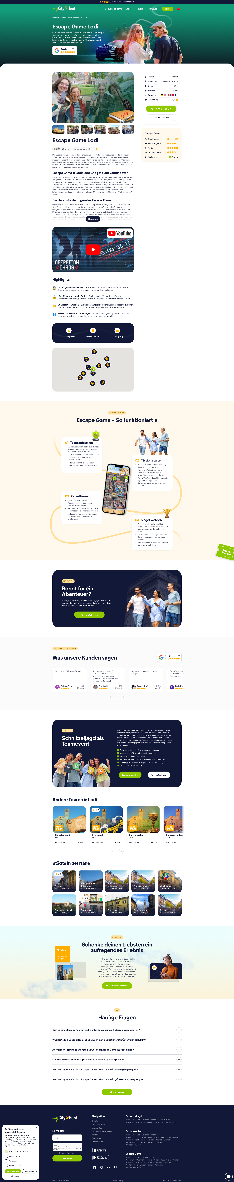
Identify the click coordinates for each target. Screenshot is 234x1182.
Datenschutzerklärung (67, 1153)
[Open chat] (229, 1177)
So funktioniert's (113, 9)
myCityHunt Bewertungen (102, 1131)
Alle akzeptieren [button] (13, 1171)
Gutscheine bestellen (118, 985)
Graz (133, 1120)
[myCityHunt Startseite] (66, 9)
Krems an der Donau (169, 1122)
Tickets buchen (91, 615)
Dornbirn (175, 1137)
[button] (21, 1176)
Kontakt (95, 1135)
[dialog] (20, 1152)
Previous (112, 696)
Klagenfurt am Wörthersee (136, 1137)
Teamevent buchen (130, 775)
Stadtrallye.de (97, 1142)
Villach (156, 1137)
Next (121, 696)
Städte (129, 9)
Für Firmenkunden (161, 117)
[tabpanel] (69, 333)
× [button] (36, 1127)
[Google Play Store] (100, 1157)
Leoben (143, 1142)
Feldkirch (150, 1140)
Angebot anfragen (159, 775)
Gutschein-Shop (98, 1124)
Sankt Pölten (165, 1120)
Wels (150, 1137)
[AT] (178, 9)
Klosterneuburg (132, 1142)
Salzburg (145, 1120)
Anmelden (67, 1158)
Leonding (167, 1140)
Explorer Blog (97, 1128)
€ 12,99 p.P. (163, 109)
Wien (128, 1120)
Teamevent (152, 9)
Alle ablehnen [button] (29, 1171)
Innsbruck (154, 1120)
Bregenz (150, 1122)
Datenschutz (97, 1138)
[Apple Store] (100, 1150)
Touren (140, 9)
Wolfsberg (159, 1142)
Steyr (143, 1122)
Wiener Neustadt (132, 1122)
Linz (138, 1120)
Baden (157, 1122)
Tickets (95, 1121)
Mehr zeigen (93, 219)
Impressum (167, 1181)
